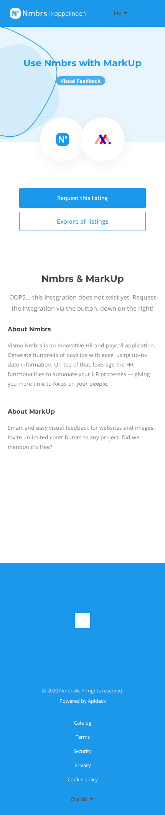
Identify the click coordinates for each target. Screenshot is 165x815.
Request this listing (82, 197)
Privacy (82, 765)
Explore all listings (83, 221)
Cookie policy (83, 779)
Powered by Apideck (82, 700)
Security (82, 751)
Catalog (82, 722)
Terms (83, 736)
